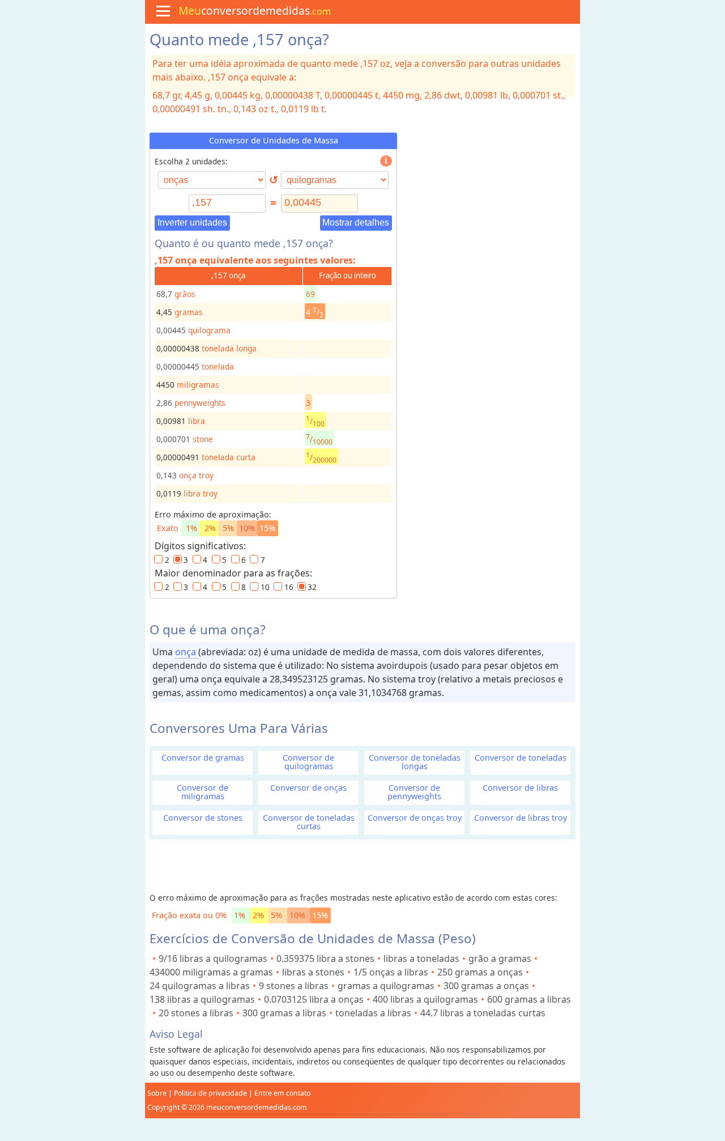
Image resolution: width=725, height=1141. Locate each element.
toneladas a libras (373, 1013)
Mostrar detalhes (355, 222)
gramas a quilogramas (386, 985)
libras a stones (313, 972)
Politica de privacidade (210, 1093)
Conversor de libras (520, 787)
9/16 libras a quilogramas (213, 958)
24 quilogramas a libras (200, 985)
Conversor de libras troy (520, 817)
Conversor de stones (202, 817)
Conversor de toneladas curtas (309, 822)
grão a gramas (499, 958)
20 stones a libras (196, 1013)
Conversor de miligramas (202, 791)
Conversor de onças (308, 787)
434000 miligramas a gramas (211, 972)
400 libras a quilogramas (425, 999)
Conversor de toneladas (520, 757)
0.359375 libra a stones (325, 958)
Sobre (157, 1093)
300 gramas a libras (284, 1013)
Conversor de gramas (202, 757)
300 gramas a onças (486, 985)
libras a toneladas (421, 958)
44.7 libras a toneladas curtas (482, 1013)
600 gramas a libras (529, 999)
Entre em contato (282, 1093)
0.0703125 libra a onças (314, 999)
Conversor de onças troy (415, 817)
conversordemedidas (254, 10)
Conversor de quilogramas (308, 761)
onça (186, 652)
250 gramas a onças (480, 972)
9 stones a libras (294, 985)
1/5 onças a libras (390, 972)
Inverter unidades (192, 222)
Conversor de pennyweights (414, 791)
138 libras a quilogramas (202, 999)
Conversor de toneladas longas (414, 761)
